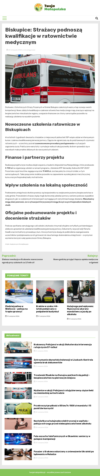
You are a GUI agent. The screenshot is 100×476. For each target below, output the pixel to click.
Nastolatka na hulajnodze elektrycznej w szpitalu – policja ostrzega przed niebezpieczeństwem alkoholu (62, 422)
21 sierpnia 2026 (41, 351)
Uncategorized (29, 50)
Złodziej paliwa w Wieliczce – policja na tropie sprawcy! (16, 309)
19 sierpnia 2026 (13, 316)
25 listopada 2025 (15, 50)
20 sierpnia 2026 (41, 397)
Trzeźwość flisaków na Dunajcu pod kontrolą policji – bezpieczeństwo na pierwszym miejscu (62, 376)
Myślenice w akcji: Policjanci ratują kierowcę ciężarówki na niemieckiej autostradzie (63, 391)
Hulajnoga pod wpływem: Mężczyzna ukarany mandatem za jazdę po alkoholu (80, 310)
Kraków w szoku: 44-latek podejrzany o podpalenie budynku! (47, 309)
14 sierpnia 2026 (74, 319)
